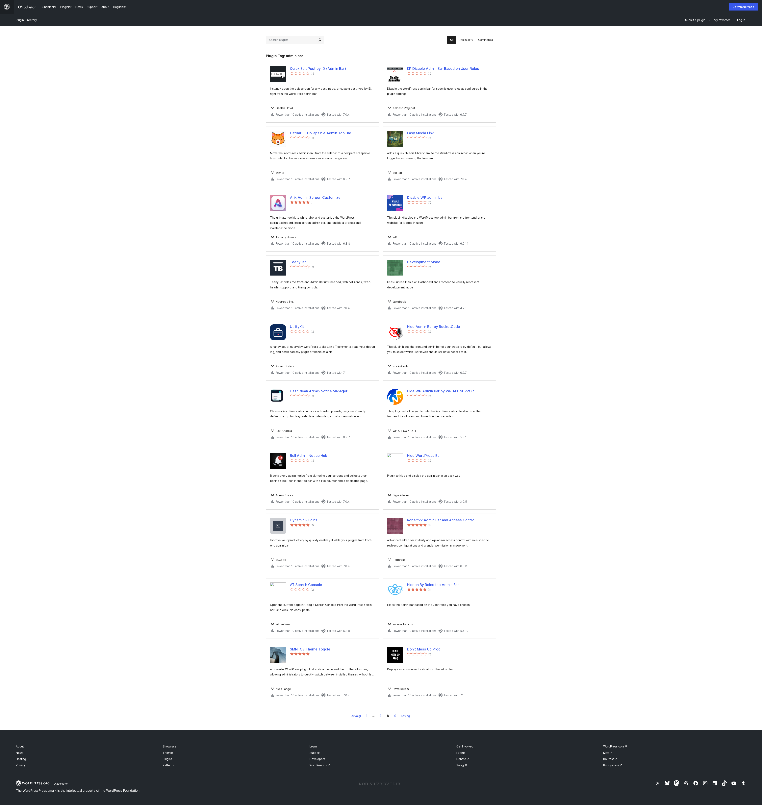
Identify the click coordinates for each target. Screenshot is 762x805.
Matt (608, 752)
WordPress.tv (320, 765)
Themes (168, 752)
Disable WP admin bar (425, 197)
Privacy (21, 765)
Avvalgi (356, 716)
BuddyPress (612, 765)
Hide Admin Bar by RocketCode (433, 327)
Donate (463, 759)
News (19, 752)
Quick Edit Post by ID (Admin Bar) (318, 68)
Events (460, 752)
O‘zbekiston (61, 783)
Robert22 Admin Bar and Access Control (441, 520)
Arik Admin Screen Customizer (316, 197)
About (20, 746)
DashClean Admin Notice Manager (318, 391)
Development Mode (423, 262)
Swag (461, 765)
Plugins (167, 759)
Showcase (169, 746)
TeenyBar (298, 262)
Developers (317, 759)
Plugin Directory (26, 20)
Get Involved (464, 746)
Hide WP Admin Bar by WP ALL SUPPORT (441, 391)
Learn (313, 746)
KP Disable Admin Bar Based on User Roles (443, 68)
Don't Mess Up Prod (424, 649)
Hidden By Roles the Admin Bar (433, 585)
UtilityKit (297, 327)
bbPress (610, 759)
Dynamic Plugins (303, 520)
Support (315, 752)
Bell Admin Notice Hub (308, 455)
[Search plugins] (320, 40)
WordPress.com (615, 746)
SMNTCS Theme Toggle (310, 649)
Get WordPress (743, 7)
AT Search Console (306, 585)
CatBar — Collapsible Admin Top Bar (320, 133)
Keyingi (406, 716)
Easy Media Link (420, 133)
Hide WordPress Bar (424, 455)
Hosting (21, 759)
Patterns (168, 765)
